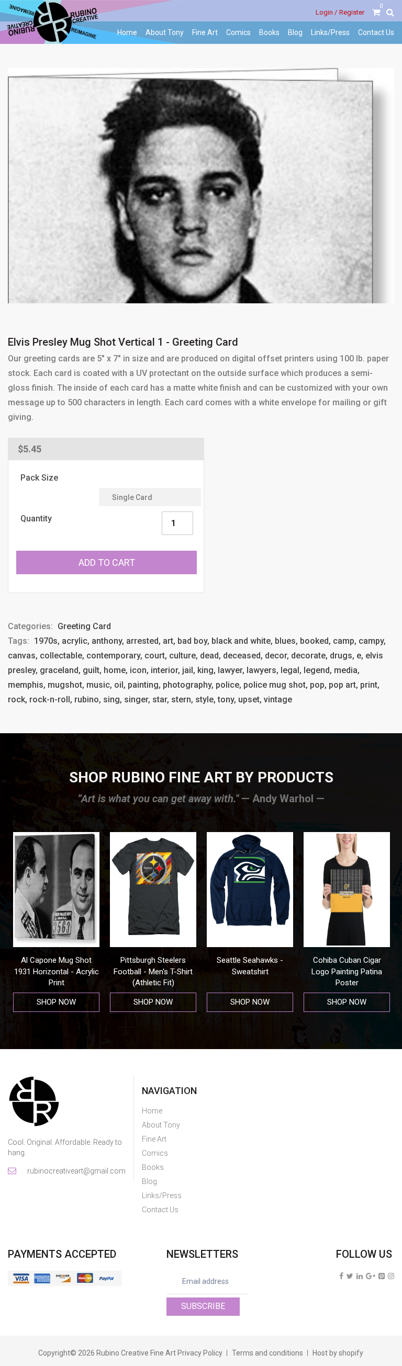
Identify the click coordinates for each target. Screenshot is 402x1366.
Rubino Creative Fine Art (136, 1353)
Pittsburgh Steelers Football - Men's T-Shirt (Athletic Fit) (56, 971)
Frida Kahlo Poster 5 (347, 960)
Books (269, 32)
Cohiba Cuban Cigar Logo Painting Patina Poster (250, 971)
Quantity (36, 518)
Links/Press (330, 32)
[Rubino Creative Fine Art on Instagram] (391, 1276)
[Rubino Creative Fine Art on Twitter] (350, 1276)
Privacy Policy (199, 1353)
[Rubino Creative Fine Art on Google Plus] (370, 1276)
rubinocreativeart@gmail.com (76, 1171)
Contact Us (376, 32)
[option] (56, 922)
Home (127, 32)
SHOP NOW (56, 1002)
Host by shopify (337, 1353)
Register (351, 12)
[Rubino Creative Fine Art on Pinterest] (381, 1276)
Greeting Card (84, 626)
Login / (326, 12)
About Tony (165, 32)
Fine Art (205, 32)
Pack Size (39, 478)
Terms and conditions (267, 1353)
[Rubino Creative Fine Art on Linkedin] (359, 1276)
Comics (238, 32)
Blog (295, 32)
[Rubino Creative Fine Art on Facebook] (341, 1276)
